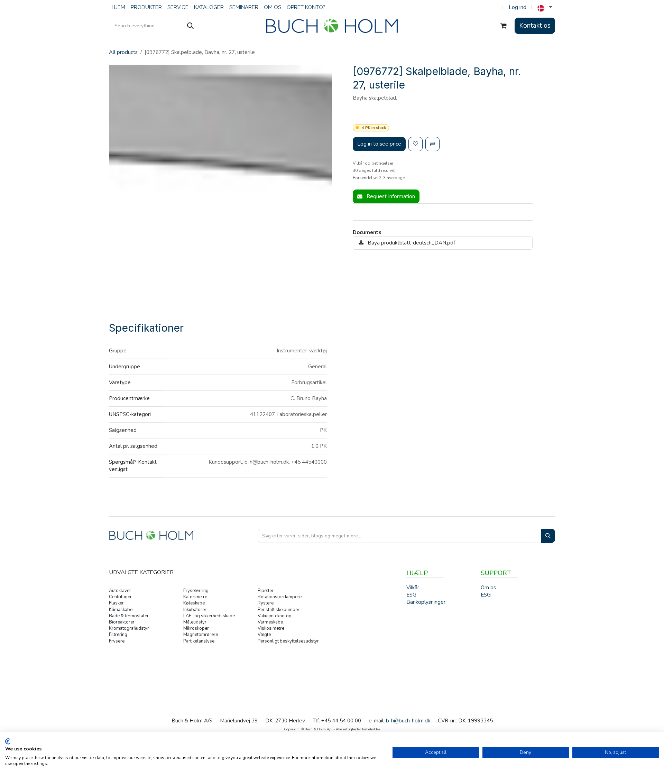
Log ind (517, 7)
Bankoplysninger (425, 602)
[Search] (548, 536)
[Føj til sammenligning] (432, 144)
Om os (488, 587)
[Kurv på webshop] (503, 26)
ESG (486, 594)
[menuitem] (118, 7)
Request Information (390, 196)
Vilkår (412, 587)
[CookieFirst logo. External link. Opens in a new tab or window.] (7, 741)
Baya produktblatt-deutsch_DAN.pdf (410, 242)
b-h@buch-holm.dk (408, 720)
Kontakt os (535, 25)
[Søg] (190, 26)
